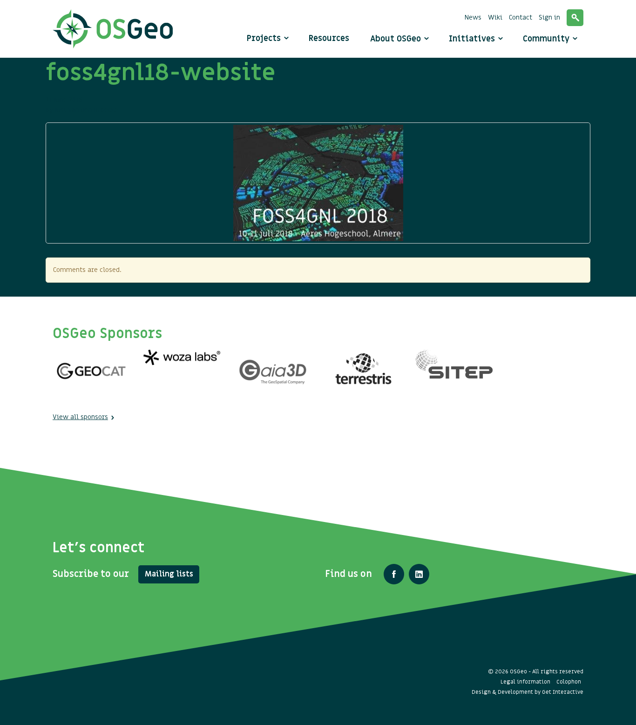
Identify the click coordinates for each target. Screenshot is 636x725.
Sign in (549, 17)
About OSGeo (396, 39)
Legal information (525, 681)
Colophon (568, 681)
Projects (264, 38)
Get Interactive (562, 692)
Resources (329, 38)
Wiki (495, 17)
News (473, 17)
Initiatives (473, 39)
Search (575, 17)
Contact (520, 17)
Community (547, 39)
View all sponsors (80, 417)
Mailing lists (169, 574)
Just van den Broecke (86, 110)
